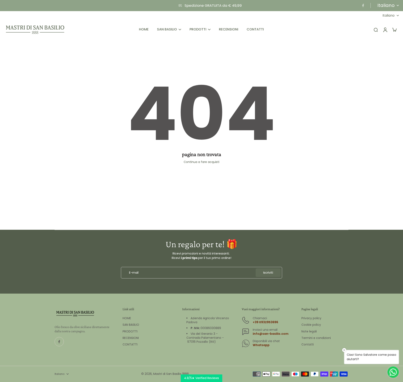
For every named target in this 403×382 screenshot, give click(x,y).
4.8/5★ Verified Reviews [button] (201, 378)
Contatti (307, 345)
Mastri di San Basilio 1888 (171, 374)
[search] (375, 29)
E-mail (134, 273)
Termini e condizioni (316, 338)
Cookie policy (311, 325)
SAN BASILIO (131, 325)
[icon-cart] (394, 29)
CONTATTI (130, 345)
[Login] (385, 29)
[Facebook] (363, 5)
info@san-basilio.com (270, 334)
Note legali (309, 331)
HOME (127, 318)
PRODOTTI (130, 331)
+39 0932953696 (265, 322)
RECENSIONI (131, 338)
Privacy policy (311, 318)
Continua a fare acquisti (201, 162)
